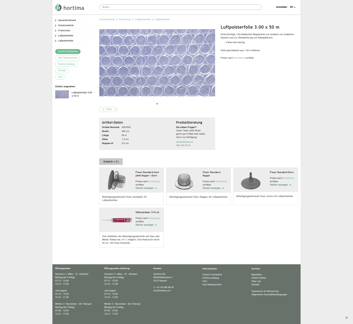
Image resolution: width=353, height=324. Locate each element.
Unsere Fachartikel (68, 51)
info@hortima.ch (184, 142)
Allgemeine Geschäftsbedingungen (269, 294)
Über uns (256, 281)
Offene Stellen (259, 278)
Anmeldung (239, 58)
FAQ (60, 77)
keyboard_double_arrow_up (346, 317)
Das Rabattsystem (67, 58)
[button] (293, 7)
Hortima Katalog (66, 64)
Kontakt (62, 70)
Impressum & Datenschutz (265, 291)
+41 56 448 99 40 (165, 287)
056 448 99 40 (183, 145)
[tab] (111, 161)
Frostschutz (125, 19)
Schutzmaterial (107, 19)
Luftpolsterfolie (143, 19)
